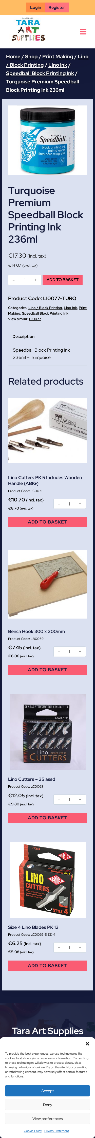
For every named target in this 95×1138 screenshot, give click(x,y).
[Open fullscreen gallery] (82, 170)
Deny (47, 1104)
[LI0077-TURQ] (47, 140)
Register (57, 7)
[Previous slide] (16, 140)
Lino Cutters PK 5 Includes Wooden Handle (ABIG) (45, 480)
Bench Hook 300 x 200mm (36, 631)
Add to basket (63, 279)
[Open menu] (83, 32)
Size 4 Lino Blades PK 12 (33, 927)
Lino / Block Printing (45, 307)
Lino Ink (70, 307)
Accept (47, 1090)
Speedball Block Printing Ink (45, 313)
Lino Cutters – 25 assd (31, 779)
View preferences (47, 1118)
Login (35, 7)
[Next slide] (79, 140)
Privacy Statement (56, 1131)
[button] (87, 1043)
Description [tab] (23, 336)
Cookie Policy (33, 1131)
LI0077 (35, 319)
